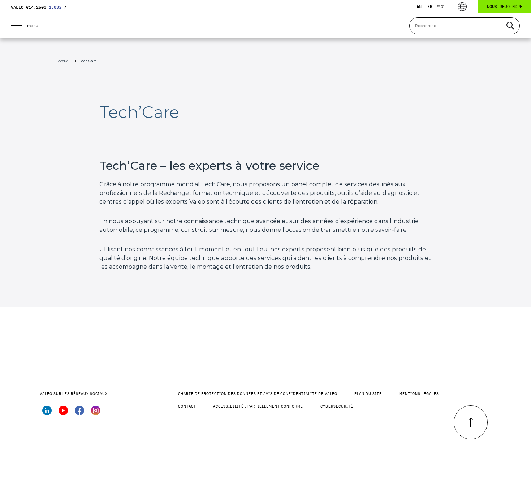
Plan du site (368, 393)
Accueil (64, 61)
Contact (187, 406)
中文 (440, 6)
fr (430, 6)
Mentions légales (419, 393)
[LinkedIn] (47, 413)
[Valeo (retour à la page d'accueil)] (265, 25)
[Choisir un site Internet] (462, 6)
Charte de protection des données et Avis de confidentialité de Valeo (257, 393)
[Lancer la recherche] (510, 26)
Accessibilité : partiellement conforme (258, 406)
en (419, 6)
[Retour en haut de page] (470, 422)
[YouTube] (63, 413)
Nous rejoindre (504, 6)
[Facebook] (79, 413)
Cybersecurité (336, 406)
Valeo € (38, 7)
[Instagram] (95, 413)
